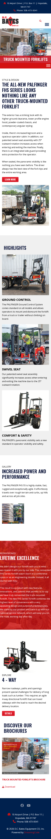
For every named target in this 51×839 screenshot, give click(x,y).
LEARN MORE (10, 179)
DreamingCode (31, 832)
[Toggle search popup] (40, 21)
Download (9, 786)
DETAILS (8, 713)
